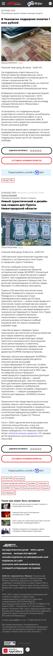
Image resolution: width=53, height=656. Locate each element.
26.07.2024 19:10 (8, 10)
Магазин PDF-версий (25, 553)
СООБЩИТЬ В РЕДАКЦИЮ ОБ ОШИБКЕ (21, 568)
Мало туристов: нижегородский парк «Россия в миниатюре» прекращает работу (31, 522)
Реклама (7, 553)
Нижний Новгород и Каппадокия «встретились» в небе (25, 514)
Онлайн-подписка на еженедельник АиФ (25, 557)
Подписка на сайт (12, 561)
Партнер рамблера (24, 643)
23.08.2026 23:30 (8, 193)
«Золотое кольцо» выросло (22, 433)
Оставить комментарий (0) (27, 160)
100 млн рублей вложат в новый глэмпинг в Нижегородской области (29, 505)
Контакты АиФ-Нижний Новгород (21, 564)
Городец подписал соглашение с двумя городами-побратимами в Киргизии (28, 530)
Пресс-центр (37, 550)
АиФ (21, 63)
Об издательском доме (15, 550)
